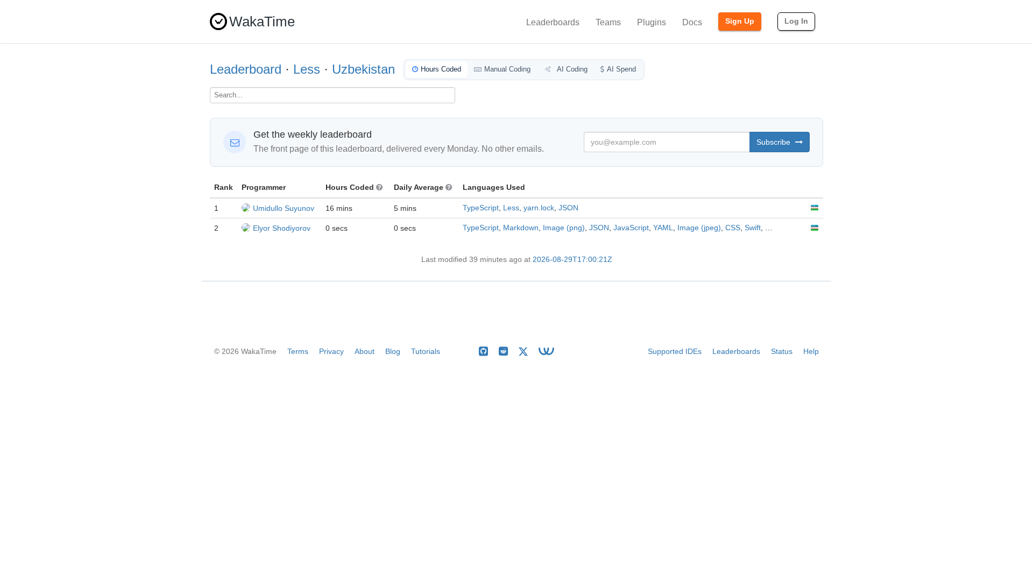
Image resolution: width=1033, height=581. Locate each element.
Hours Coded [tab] (441, 69)
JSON (568, 208)
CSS (732, 228)
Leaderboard (245, 69)
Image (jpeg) (699, 228)
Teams (608, 22)
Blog (392, 351)
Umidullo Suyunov (283, 208)
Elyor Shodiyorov (281, 228)
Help (811, 351)
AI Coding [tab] (571, 69)
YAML (663, 228)
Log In (796, 21)
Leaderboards (552, 22)
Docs (692, 22)
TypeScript (481, 208)
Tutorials (425, 351)
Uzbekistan (363, 69)
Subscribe (774, 142)
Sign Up (739, 21)
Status (782, 351)
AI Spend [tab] (621, 69)
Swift (753, 228)
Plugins (651, 22)
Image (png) (564, 228)
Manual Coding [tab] (507, 69)
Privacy (331, 351)
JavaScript (631, 228)
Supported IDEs (675, 351)
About (364, 351)
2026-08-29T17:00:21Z (572, 260)
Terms (297, 351)
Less (306, 69)
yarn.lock (538, 208)
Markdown (521, 228)
